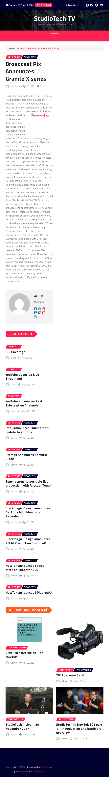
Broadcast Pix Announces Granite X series (38, 48)
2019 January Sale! (70, 675)
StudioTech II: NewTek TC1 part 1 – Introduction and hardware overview (79, 728)
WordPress (46, 767)
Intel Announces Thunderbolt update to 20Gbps (27, 430)
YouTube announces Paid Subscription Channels (24, 403)
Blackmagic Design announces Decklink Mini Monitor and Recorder (28, 512)
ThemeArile (38, 771)
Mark (13, 357)
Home (11, 48)
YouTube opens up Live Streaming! (22, 377)
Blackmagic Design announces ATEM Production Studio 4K (28, 541)
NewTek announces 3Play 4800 (29, 592)
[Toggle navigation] (54, 36)
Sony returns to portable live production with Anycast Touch (28, 483)
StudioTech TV (54, 18)
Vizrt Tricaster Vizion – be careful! (25, 655)
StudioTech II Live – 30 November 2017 (22, 726)
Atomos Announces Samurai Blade (26, 457)
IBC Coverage (15, 352)
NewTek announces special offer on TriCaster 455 (26, 568)
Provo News (22, 771)
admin (14, 86)
